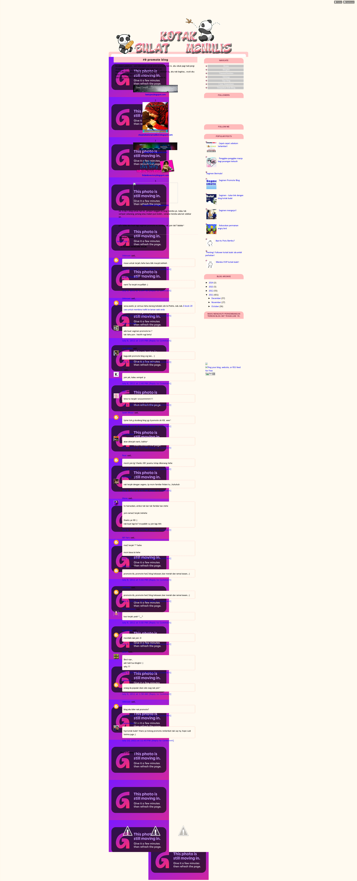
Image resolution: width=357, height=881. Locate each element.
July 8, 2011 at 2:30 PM (135, 316)
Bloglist (226, 69)
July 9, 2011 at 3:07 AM (135, 716)
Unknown (126, 256)
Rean (124, 456)
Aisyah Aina (127, 630)
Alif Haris (126, 538)
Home (226, 66)
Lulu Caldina (127, 348)
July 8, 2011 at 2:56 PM (135, 405)
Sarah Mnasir (128, 413)
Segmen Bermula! (214, 174)
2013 (211, 287)
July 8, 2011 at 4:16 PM (135, 469)
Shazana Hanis (128, 723)
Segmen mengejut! (228, 210)
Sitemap (226, 77)
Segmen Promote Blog (229, 180)
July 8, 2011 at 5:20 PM (135, 644)
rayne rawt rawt (129, 323)
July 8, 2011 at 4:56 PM (135, 558)
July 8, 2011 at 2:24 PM (135, 269)
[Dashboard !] (348, 3)
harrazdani (126, 477)
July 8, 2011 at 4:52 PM (135, 530)
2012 (211, 291)
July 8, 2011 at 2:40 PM (135, 384)
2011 (211, 295)
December (216, 298)
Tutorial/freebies (226, 73)
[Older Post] (183, 844)
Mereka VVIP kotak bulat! (227, 262)
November (216, 302)
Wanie (125, 498)
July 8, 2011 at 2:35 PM (135, 341)
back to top (122, 241)
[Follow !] (338, 3)
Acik (124, 391)
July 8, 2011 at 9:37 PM (135, 673)
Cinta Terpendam (226, 84)
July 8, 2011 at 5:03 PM (135, 601)
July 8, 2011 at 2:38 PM (135, 362)
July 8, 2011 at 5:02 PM (135, 580)
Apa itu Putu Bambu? (225, 241)
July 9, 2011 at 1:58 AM (135, 694)
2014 (211, 283)
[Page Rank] (210, 375)
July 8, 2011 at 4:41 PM (135, 491)
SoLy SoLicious (129, 609)
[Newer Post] (128, 844)
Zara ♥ (125, 652)
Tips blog (226, 80)
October (215, 306)
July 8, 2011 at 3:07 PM (135, 426)
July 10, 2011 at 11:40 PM (137, 741)
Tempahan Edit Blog (226, 87)
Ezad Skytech (128, 434)
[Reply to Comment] (160, 269)
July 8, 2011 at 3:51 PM (135, 448)
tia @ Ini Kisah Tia (130, 277)
